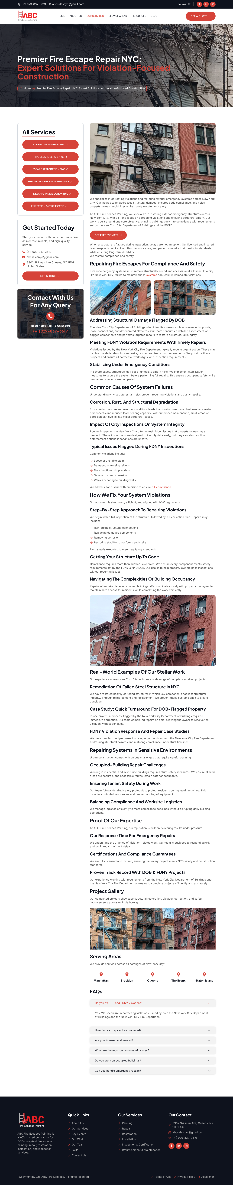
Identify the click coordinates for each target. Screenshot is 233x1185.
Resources (139, 15)
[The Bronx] (178, 974)
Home (61, 15)
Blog (154, 15)
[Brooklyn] (127, 974)
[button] (93, 929)
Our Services (95, 15)
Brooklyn (127, 980)
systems (151, 275)
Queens (152, 980)
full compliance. (162, 487)
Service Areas (118, 15)
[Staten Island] (204, 974)
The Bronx (178, 980)
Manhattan (101, 980)
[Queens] (153, 974)
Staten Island (204, 980)
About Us (76, 15)
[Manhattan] (101, 974)
